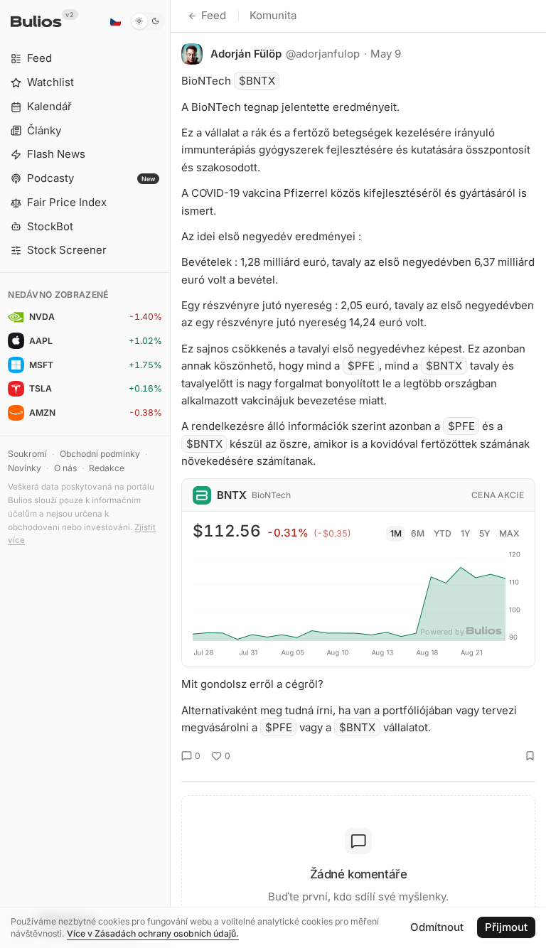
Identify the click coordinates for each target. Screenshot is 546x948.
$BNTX (257, 80)
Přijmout (506, 927)
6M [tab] (417, 533)
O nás (65, 468)
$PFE (361, 365)
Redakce (106, 468)
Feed (213, 15)
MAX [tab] (509, 533)
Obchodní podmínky (100, 453)
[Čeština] (115, 21)
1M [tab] (396, 533)
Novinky (24, 468)
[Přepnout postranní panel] (170, 474)
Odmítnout (437, 927)
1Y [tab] (465, 533)
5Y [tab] (484, 533)
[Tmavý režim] (147, 21)
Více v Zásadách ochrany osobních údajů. (153, 933)
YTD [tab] (442, 533)
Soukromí (27, 453)
